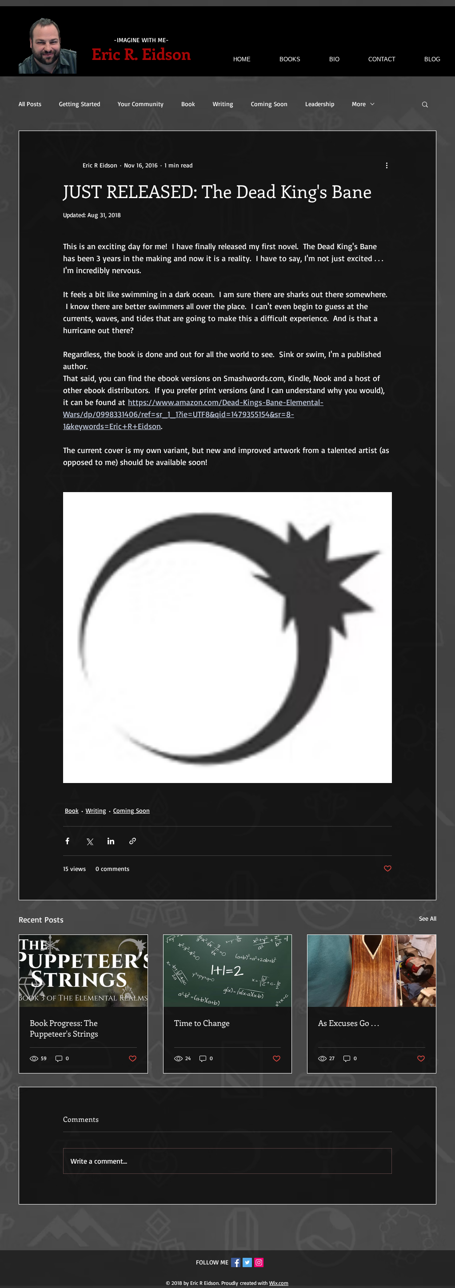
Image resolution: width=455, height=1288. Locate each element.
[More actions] (386, 164)
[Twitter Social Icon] (247, 1262)
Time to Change (202, 1023)
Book (188, 103)
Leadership (319, 103)
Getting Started (79, 103)
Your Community (141, 103)
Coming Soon (269, 103)
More (359, 103)
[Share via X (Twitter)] (89, 841)
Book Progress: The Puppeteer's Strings (64, 1028)
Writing (223, 103)
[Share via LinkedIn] (111, 841)
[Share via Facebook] (67, 841)
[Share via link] (132, 841)
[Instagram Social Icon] (258, 1262)
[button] (425, 103)
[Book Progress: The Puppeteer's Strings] (83, 971)
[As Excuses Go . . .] (371, 971)
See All (427, 918)
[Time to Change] (228, 971)
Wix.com (278, 1283)
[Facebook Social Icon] (235, 1262)
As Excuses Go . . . (348, 1023)
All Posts (30, 103)
